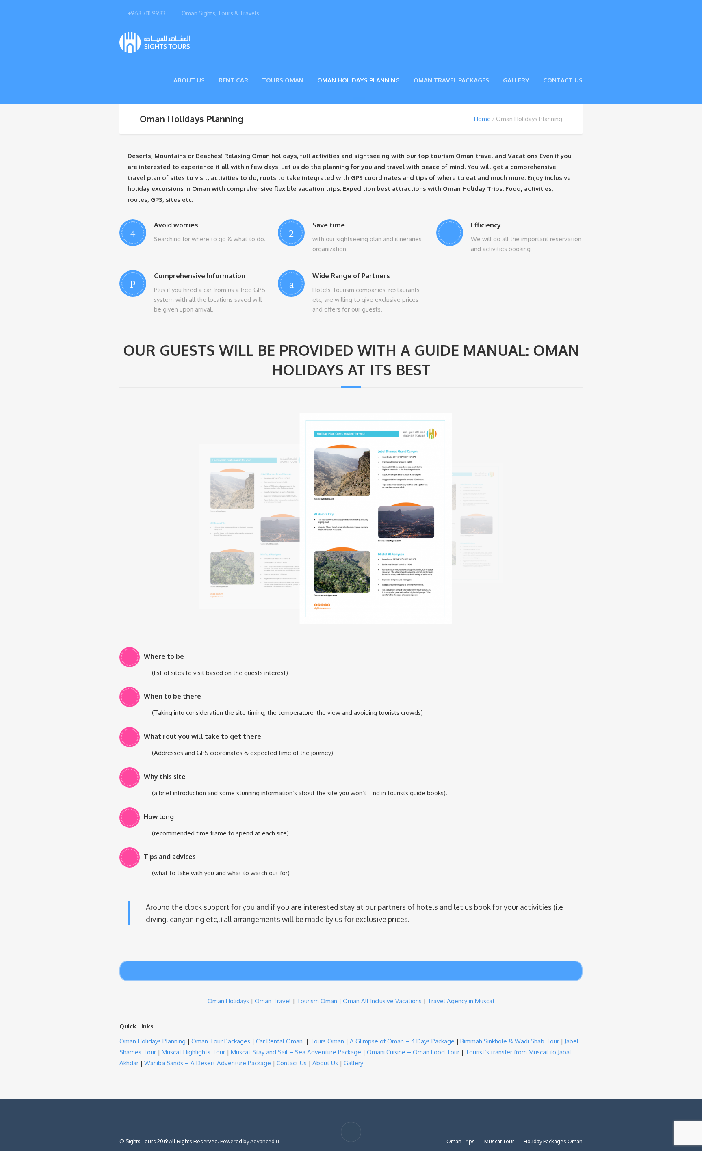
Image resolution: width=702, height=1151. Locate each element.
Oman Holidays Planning (358, 80)
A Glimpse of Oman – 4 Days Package (402, 1041)
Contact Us (563, 80)
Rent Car (233, 80)
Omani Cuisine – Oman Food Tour (413, 1052)
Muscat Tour (499, 1141)
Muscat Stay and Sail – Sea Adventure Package (296, 1052)
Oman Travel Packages (451, 80)
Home (482, 119)
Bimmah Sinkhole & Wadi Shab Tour (509, 1041)
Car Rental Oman (279, 1041)
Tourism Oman (317, 1001)
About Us (189, 80)
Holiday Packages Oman (553, 1141)
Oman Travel (273, 1001)
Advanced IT (265, 1141)
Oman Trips (460, 1141)
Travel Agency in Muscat (461, 1001)
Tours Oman (282, 80)
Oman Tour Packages (220, 1041)
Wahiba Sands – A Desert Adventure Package (207, 1063)
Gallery (516, 80)
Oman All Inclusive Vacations (382, 1001)
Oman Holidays (228, 1001)
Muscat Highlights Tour (193, 1052)
